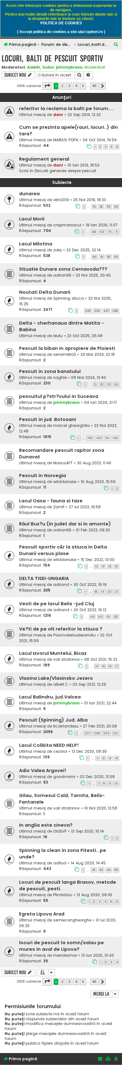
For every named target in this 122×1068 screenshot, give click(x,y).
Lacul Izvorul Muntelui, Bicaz (53, 653)
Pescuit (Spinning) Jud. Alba (53, 720)
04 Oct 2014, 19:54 (100, 140)
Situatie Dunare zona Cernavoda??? (63, 269)
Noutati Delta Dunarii (44, 292)
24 (116, 384)
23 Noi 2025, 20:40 (93, 275)
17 (116, 666)
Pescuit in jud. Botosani (47, 419)
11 (98, 758)
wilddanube (64, 481)
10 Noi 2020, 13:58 (100, 808)
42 (93, 870)
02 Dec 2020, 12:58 (97, 776)
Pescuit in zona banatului (50, 371)
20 (110, 592)
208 (97, 733)
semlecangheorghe (72, 920)
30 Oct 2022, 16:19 (90, 584)
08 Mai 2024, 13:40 (88, 377)
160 (99, 438)
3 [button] (69, 85)
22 (102, 384)
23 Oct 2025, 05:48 (85, 335)
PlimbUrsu (62, 894)
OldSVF (60, 831)
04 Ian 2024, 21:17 (100, 402)
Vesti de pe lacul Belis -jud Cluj (56, 604)
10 (116, 783)
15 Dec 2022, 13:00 (97, 559)
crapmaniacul (67, 225)
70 (110, 232)
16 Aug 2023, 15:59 (98, 481)
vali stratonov (66, 659)
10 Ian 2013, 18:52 (83, 165)
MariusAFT (63, 463)
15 (109, 566)
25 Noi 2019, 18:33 (89, 199)
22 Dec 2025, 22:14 (83, 250)
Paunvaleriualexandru (74, 635)
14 (103, 566)
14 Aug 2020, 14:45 (88, 863)
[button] (47, 86)
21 (95, 384)
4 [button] (76, 85)
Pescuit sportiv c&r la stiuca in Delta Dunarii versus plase (63, 550)
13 (96, 566)
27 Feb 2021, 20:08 (100, 726)
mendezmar (65, 955)
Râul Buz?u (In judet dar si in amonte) (65, 524)
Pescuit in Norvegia (42, 475)
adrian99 (62, 275)
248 (115, 311)
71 (116, 232)
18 (95, 592)
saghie (60, 377)
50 (95, 257)
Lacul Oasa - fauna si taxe (51, 501)
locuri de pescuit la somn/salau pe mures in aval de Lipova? (61, 946)
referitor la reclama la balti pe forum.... (66, 108)
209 (106, 733)
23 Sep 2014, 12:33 (84, 114)
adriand (61, 584)
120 (100, 617)
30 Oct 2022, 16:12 (90, 609)
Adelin (33, 67)
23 (109, 384)
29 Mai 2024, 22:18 (97, 354)
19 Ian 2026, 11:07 (102, 225)
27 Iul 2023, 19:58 (85, 507)
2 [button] (62, 85)
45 (116, 870)
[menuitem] (116, 45)
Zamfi (58, 507)
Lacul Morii (31, 219)
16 (116, 566)
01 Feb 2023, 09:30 (93, 530)
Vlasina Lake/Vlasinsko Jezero (56, 678)
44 (108, 870)
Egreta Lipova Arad (41, 914)
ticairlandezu (66, 726)
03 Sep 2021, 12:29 (89, 684)
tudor (48, 67)
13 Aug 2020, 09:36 (94, 894)
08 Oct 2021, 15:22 (100, 659)
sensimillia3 (64, 354)
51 (94, 207)
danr (58, 114)
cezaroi (60, 751)
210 (115, 733)
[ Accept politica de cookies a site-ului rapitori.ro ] (61, 32)
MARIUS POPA (65, 140)
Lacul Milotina (35, 244)
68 (94, 232)
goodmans (64, 776)
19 (102, 592)
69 (102, 232)
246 (97, 311)
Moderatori (94, 67)
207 (87, 733)
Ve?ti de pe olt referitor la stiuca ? (60, 629)
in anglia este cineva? (46, 825)
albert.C (60, 684)
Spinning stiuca (68, 298)
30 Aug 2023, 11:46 (94, 463)
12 (103, 758)
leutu (58, 335)
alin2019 (61, 199)
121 (108, 617)
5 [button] (83, 85)
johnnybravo (69, 67)
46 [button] (94, 85)
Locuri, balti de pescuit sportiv (52, 58)
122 (116, 617)
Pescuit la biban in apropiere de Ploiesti (67, 348)
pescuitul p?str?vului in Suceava (58, 396)
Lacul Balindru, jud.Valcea (50, 697)
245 (88, 311)
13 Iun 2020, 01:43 (97, 955)
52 (101, 207)
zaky (57, 250)
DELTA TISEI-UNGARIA (44, 578)
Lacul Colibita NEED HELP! (49, 745)
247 (106, 311)
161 (107, 438)
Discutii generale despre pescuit (65, 170)
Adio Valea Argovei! (42, 770)
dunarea (29, 194)
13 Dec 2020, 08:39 (89, 751)
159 (90, 438)
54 (116, 207)
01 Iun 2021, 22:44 (100, 703)
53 (108, 207)
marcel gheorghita (71, 425)
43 (101, 870)
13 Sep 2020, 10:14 (87, 831)
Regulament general (44, 159)
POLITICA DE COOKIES (61, 23)
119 (92, 617)
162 (115, 438)
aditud (59, 863)
